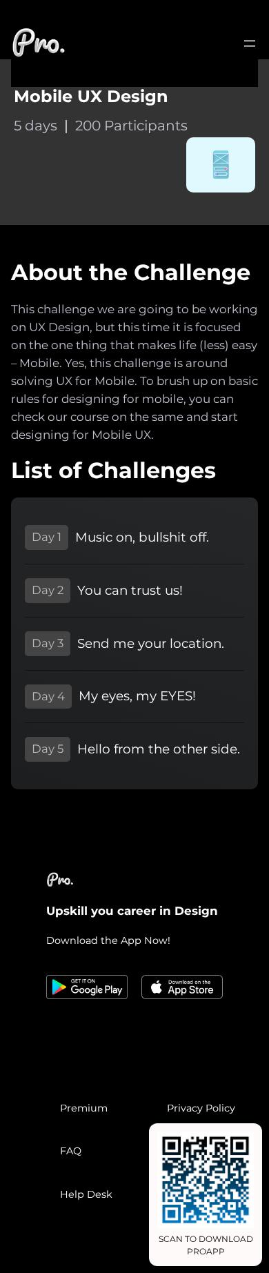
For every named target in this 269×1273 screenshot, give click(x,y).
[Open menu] (249, 43)
